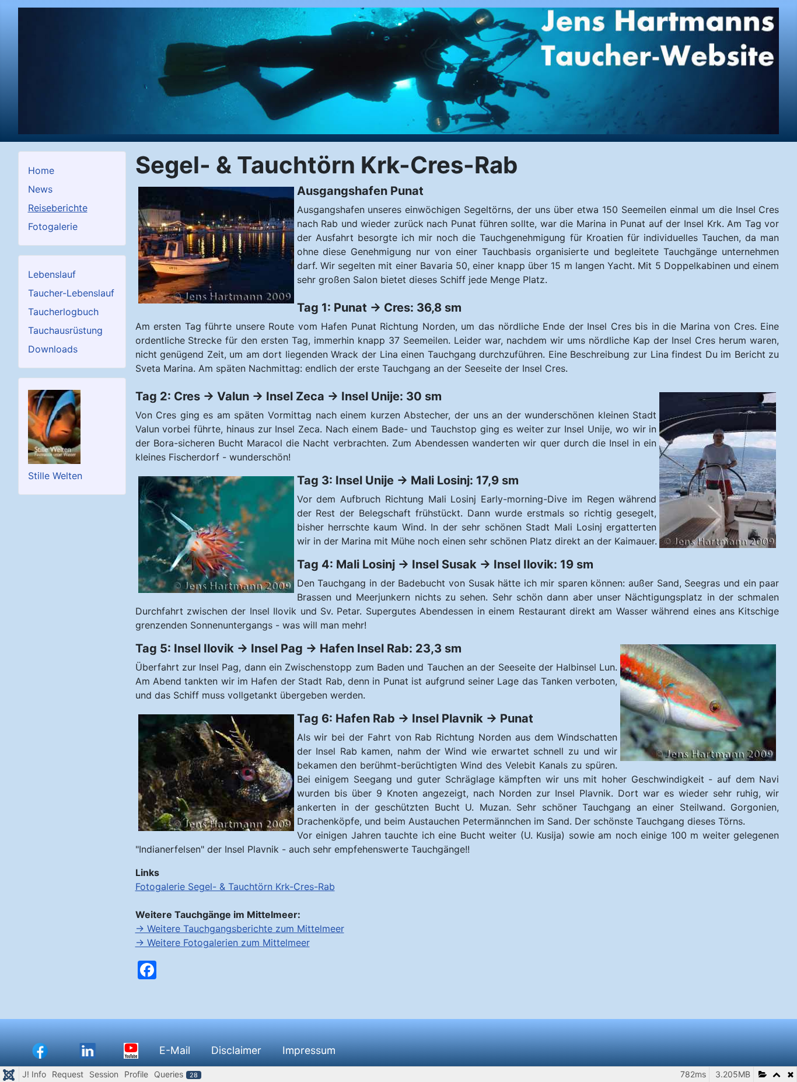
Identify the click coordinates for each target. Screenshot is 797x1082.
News (40, 189)
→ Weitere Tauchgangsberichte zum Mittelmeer (239, 928)
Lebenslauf (52, 274)
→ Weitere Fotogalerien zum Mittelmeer (222, 942)
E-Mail (174, 1050)
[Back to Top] (776, 1060)
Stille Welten (55, 475)
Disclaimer (236, 1050)
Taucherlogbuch (63, 311)
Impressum (308, 1050)
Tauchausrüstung (65, 330)
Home (41, 170)
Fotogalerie (53, 226)
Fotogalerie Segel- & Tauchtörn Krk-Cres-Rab (235, 886)
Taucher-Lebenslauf (71, 293)
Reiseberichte (58, 208)
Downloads (53, 349)
